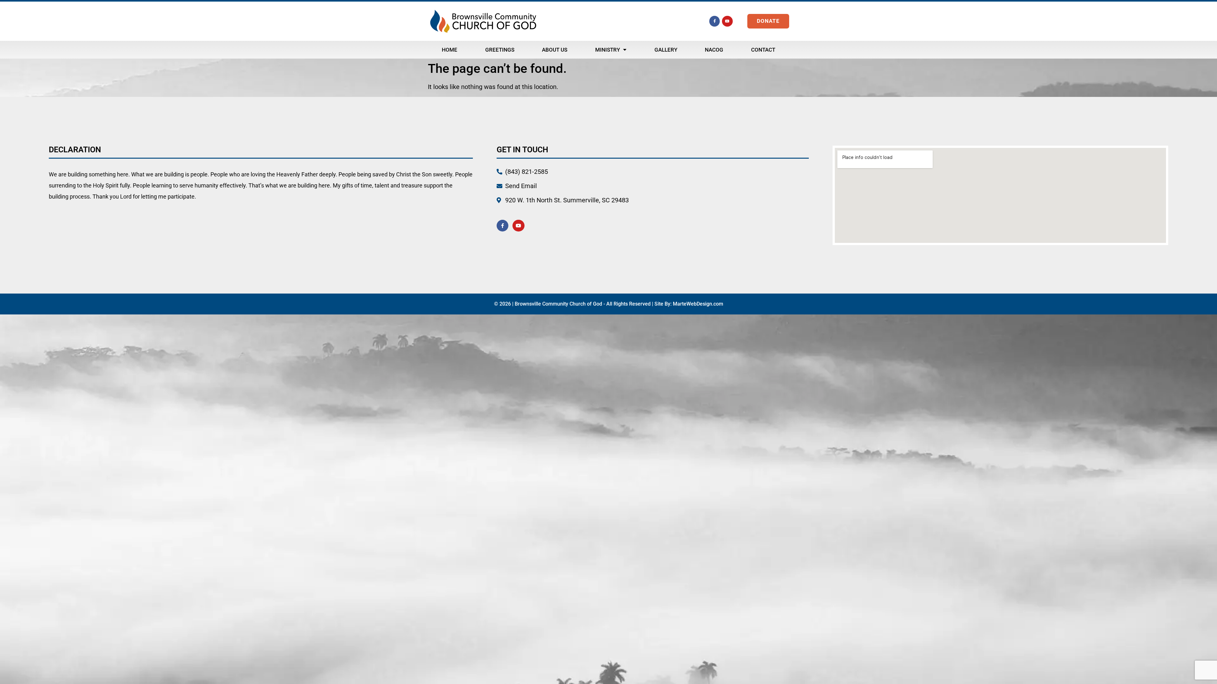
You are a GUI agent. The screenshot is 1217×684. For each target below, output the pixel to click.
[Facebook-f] (714, 21)
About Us (554, 50)
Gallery (665, 50)
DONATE (768, 21)
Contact (763, 50)
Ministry (607, 50)
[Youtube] (727, 21)
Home (449, 50)
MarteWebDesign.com (698, 304)
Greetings (499, 50)
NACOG (714, 50)
